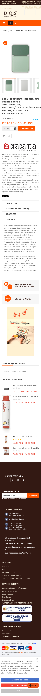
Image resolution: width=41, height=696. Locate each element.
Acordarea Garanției (9, 591)
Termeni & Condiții (9, 572)
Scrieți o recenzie (8, 118)
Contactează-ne (8, 600)
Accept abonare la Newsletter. (15, 499)
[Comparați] (9, 136)
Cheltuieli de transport (10, 637)
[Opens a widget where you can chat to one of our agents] (33, 685)
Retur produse (7, 594)
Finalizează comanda (34, 12)
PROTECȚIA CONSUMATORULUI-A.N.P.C (17, 603)
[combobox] (10, 23)
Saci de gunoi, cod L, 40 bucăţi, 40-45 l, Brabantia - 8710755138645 (26, 448)
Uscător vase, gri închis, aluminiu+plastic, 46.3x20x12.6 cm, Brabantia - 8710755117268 (26, 385)
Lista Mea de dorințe (30, 12)
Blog (3, 569)
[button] (25, 85)
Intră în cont (37, 12)
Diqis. (21, 652)
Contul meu (26, 12)
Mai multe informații (18, 208)
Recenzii (11, 214)
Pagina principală (5, 30)
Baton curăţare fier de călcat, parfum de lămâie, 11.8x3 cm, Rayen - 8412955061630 (26, 397)
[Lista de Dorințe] (4, 136)
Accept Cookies (20, 680)
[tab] (20, 203)
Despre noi (6, 566)
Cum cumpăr (7, 631)
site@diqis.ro (7, 8)
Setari (20, 691)
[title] (7, 480)
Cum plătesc (6, 634)
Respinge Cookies (20, 685)
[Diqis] (10, 10)
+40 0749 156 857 (9, 3)
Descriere (11, 203)
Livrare (10, 219)
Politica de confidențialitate (12, 575)
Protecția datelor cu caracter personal (16, 578)
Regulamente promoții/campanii (14, 588)
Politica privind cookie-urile (17, 673)
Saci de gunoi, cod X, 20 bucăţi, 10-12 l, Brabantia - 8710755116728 (26, 436)
